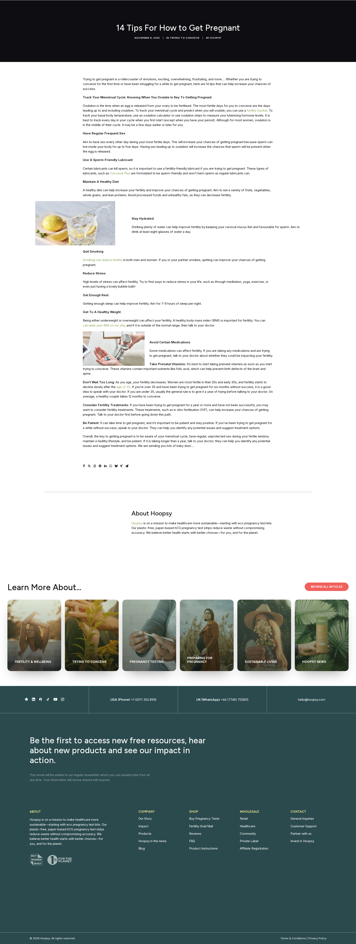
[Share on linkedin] (105, 466)
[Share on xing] (121, 466)
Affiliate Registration (254, 848)
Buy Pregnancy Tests (204, 818)
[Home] (98, 522)
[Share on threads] (94, 466)
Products (144, 834)
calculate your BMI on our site (104, 325)
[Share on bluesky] (116, 466)
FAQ (192, 841)
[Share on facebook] (83, 466)
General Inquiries (302, 818)
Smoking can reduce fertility (102, 260)
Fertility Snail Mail (201, 826)
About (243, 11)
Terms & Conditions (293, 938)
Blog (141, 848)
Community (248, 834)
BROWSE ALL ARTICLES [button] (326, 586)
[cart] (346, 10)
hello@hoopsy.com (311, 700)
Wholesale (222, 11)
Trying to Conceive (185, 37)
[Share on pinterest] (99, 466)
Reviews (195, 834)
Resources (280, 11)
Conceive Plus (120, 173)
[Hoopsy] (24, 11)
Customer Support (303, 826)
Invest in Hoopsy (302, 841)
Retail (244, 818)
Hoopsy (215, 37)
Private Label (249, 841)
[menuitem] (224, 10)
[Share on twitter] (89, 466)
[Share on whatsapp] (110, 466)
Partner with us (301, 834)
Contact (302, 11)
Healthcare (247, 826)
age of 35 (123, 387)
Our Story (145, 818)
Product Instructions (203, 848)
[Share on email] (126, 466)
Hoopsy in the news (152, 841)
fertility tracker (257, 110)
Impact (262, 11)
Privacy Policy (317, 938)
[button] (26, 700)
